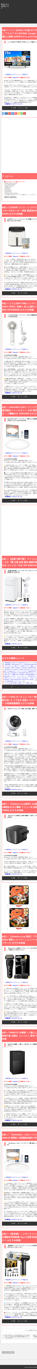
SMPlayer (8, 187)
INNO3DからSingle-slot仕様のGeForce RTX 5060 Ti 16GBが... (19, 679)
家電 (15, 107)
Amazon (15, 77)
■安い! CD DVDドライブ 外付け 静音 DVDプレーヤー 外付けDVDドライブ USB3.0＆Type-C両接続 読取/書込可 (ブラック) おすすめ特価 (17, 1336)
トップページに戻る (8, 1352)
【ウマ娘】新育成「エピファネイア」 (13, 681)
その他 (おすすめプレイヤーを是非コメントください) (20, 194)
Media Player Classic (11, 183)
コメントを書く (24, 107)
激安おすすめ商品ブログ (5, 6)
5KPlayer (7, 189)
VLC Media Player (10, 184)
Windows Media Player (11, 193)
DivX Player (8, 190)
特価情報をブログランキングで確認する (16, 74)
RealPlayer (8, 191)
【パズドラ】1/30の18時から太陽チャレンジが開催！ (17, 683)
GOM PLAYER (9, 186)
